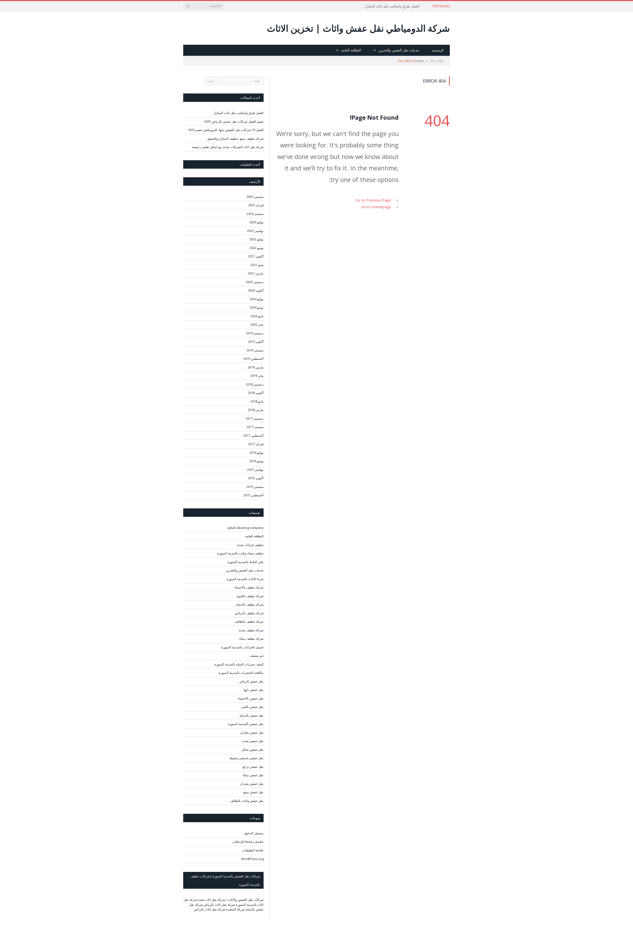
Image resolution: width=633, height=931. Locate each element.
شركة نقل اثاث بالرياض (219, 904)
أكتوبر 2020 (256, 290)
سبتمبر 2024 (255, 213)
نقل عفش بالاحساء (251, 698)
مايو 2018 (257, 401)
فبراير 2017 (256, 444)
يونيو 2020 (256, 307)
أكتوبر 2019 (256, 341)
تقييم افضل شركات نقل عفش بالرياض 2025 (234, 121)
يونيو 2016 (256, 461)
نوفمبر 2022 (255, 230)
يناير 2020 (257, 324)
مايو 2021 (257, 265)
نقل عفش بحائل (253, 749)
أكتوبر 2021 (256, 256)
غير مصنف (257, 655)
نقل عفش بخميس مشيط (246, 758)
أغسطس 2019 (253, 358)
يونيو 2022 (256, 248)
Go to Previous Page (373, 200)
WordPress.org (252, 859)
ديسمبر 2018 (255, 384)
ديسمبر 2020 (255, 282)
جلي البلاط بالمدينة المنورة (245, 562)
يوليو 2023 (256, 222)
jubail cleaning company (245, 527)
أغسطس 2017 (253, 435)
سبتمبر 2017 (255, 427)
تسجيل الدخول (254, 833)
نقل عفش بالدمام (252, 715)
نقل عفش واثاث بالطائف (247, 800)
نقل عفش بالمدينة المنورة (246, 724)
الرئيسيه (438, 50)
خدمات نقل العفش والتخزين (398, 50)
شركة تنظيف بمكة (251, 638)
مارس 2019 (256, 367)
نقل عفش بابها (254, 689)
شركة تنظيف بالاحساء (249, 587)
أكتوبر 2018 (256, 392)
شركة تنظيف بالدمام (250, 604)
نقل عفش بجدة (253, 741)
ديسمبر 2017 (255, 418)
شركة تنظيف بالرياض (249, 613)
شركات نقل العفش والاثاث (246, 899)
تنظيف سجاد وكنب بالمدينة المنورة (240, 553)
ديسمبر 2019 (255, 333)
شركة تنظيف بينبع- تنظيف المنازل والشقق (235, 138)
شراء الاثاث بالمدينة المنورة (245, 579)
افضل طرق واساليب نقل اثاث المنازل (392, 6)
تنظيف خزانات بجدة (250, 545)
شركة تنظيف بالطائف (249, 621)
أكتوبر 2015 (256, 478)
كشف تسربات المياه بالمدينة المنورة (239, 664)
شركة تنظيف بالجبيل (250, 596)
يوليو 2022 (256, 239)
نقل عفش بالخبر (252, 706)
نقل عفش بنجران (252, 783)
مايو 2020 (257, 316)
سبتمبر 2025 (255, 196)
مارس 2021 (256, 273)
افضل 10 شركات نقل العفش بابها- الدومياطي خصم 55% (226, 130)
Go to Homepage (376, 206)
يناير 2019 (257, 375)
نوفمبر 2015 (255, 469)
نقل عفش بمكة (253, 775)
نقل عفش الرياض (251, 681)
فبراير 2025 (256, 205)
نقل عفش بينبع (253, 792)
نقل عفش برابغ (253, 766)
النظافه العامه (351, 50)
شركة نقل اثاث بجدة (211, 899)
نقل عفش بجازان (252, 732)
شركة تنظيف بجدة (251, 630)
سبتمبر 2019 (255, 350)
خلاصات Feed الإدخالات (248, 842)
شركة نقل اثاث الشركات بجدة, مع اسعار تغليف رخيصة (228, 147)
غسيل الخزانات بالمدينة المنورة (242, 647)
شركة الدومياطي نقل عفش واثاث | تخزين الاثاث (358, 28)
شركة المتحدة (235, 909)
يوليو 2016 (256, 452)
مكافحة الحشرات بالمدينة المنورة (241, 672)
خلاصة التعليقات (253, 850)
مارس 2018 (256, 410)
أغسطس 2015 (253, 495)
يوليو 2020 (256, 299)
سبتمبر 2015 (255, 486)
